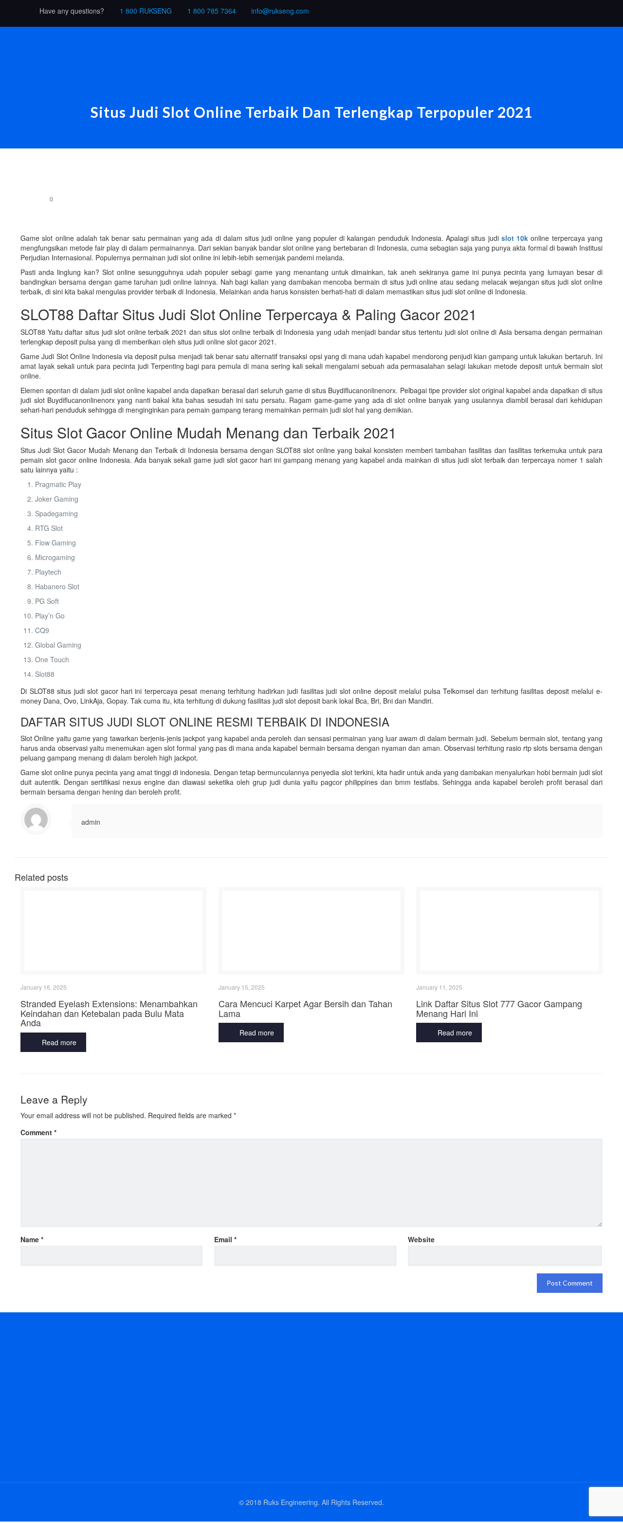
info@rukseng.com (280, 11)
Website (421, 1239)
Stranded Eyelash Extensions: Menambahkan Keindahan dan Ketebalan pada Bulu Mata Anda (109, 1013)
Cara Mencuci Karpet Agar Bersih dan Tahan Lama (305, 1008)
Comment (38, 1132)
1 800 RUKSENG (146, 11)
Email (225, 1239)
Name (31, 1239)
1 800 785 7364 (211, 11)
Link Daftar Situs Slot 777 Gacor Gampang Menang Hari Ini (499, 1008)
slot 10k (514, 238)
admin (90, 822)
